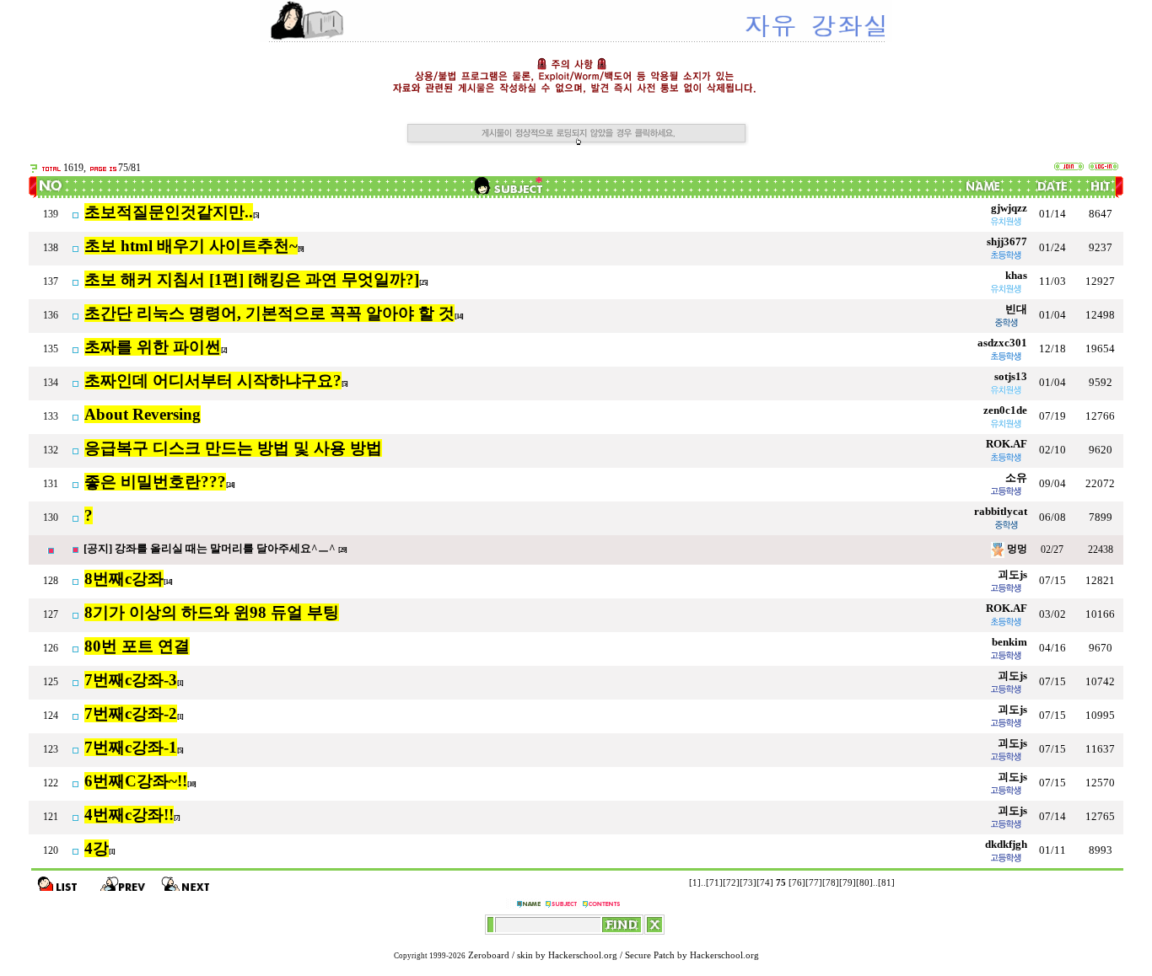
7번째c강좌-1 (130, 747)
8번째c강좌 (124, 578)
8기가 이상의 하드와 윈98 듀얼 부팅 (211, 612)
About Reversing (142, 414)
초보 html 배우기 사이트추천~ (191, 246)
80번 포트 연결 (137, 646)
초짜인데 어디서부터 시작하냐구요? (213, 380)
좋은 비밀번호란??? (155, 482)
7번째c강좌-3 (130, 680)
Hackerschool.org (582, 955)
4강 (96, 848)
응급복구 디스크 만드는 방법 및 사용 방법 (233, 448)
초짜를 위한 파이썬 (152, 347)
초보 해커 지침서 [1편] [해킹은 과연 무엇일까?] (251, 279)
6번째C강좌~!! (135, 781)
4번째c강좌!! (129, 814)
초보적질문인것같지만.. (168, 212)
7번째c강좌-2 (130, 713)
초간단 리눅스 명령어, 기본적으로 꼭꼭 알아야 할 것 (269, 313)
